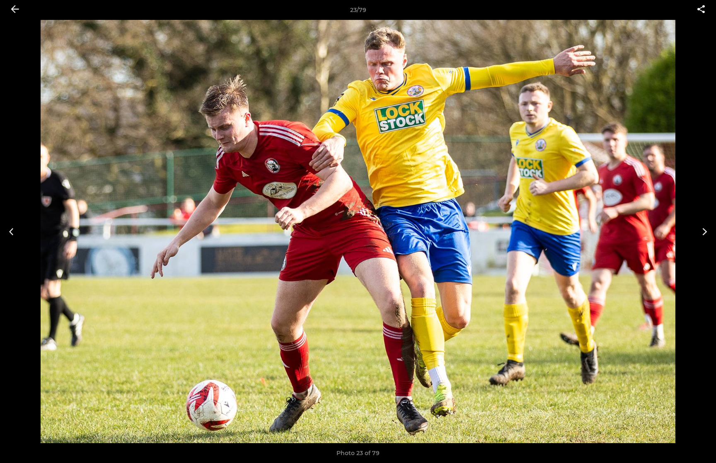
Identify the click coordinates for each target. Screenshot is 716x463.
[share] (701, 10)
